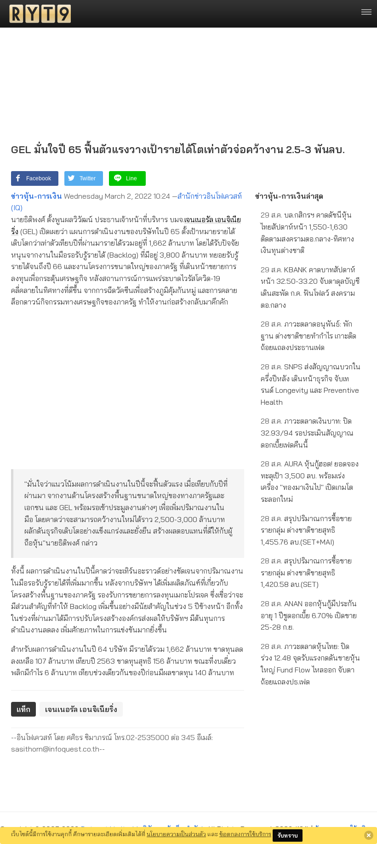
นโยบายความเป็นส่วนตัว (176, 834)
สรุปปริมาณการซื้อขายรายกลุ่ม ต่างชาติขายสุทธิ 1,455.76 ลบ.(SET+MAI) (306, 530)
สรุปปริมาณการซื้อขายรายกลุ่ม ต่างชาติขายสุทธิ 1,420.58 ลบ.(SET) (306, 572)
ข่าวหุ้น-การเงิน (36, 196)
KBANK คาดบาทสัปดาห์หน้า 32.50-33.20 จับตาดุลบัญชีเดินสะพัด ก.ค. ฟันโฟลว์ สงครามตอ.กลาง (310, 287)
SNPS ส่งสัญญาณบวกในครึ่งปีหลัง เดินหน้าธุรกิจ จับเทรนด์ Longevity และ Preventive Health (310, 384)
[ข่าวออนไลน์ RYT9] (37, 14)
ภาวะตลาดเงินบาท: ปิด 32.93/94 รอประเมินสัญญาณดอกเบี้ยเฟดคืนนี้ (307, 432)
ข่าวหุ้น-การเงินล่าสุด (289, 196)
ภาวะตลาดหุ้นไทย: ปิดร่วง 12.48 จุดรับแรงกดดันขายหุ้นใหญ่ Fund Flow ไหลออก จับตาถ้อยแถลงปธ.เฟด (310, 664)
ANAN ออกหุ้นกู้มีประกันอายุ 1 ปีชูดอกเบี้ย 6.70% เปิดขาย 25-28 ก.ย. (309, 615)
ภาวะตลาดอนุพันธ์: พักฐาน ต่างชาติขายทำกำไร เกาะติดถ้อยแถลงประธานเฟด (308, 335)
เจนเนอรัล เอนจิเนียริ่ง (81, 709)
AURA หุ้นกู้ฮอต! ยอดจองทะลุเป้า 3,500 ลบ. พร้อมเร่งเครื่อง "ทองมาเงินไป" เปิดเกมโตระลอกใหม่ (310, 481)
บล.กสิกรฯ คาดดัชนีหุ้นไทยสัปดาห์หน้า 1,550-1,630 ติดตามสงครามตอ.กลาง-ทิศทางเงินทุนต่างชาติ (307, 232)
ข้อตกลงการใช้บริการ (245, 834)
